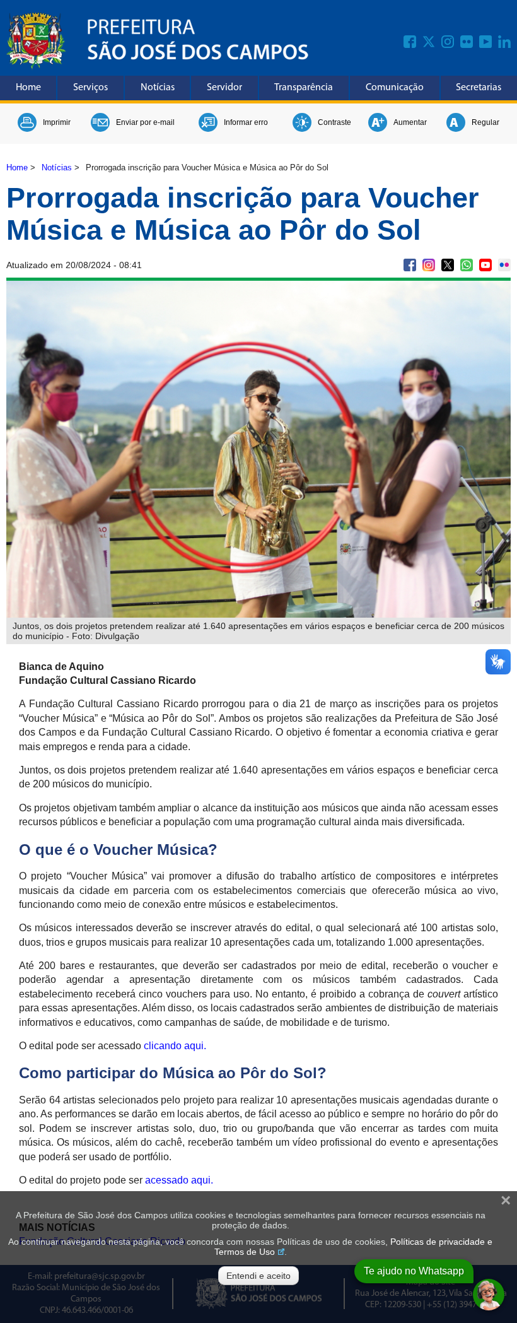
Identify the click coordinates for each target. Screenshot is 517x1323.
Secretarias (478, 88)
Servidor (224, 88)
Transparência (303, 88)
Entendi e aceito (258, 1276)
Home (28, 88)
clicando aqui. (175, 1045)
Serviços (90, 88)
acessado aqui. (179, 1180)
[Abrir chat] (488, 1294)
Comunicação (395, 88)
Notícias (158, 88)
